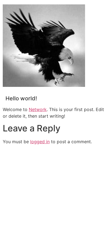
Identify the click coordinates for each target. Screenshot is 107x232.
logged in (40, 141)
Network (38, 109)
